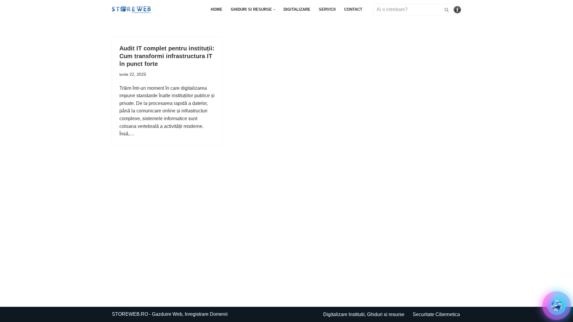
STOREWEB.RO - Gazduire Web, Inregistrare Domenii (170, 314)
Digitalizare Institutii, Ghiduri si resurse (363, 314)
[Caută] (447, 10)
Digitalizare (297, 9)
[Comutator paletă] (457, 9)
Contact (353, 9)
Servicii (327, 9)
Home (216, 9)
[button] (274, 9)
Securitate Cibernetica (436, 314)
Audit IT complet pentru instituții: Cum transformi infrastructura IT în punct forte (167, 56)
